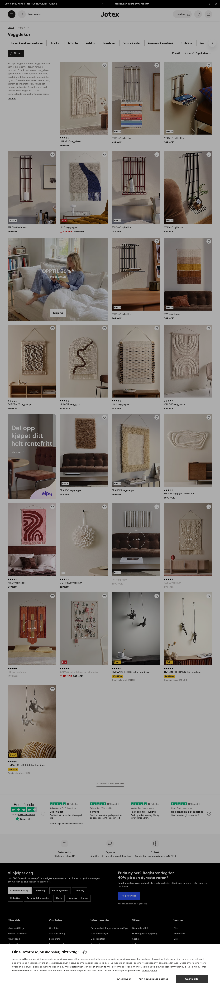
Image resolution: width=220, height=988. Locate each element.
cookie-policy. (149, 970)
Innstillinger (123, 978)
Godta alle (191, 978)
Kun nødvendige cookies (153, 978)
